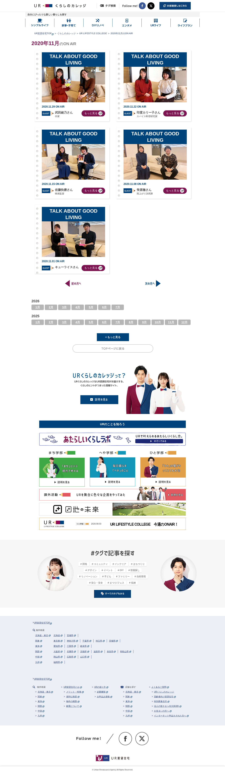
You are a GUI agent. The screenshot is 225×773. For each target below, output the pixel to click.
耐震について (72, 706)
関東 (40, 696)
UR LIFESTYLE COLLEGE (93, 33)
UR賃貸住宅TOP (43, 33)
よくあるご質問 (158, 687)
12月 (184, 322)
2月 (51, 307)
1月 (37, 307)
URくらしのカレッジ (164, 692)
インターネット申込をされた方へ (170, 715)
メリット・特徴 (73, 692)
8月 (131, 322)
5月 (91, 307)
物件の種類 (71, 701)
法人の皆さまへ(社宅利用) (166, 706)
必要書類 (101, 692)
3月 (64, 307)
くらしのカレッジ (66, 33)
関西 (40, 706)
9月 (144, 322)
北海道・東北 (44, 692)
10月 (158, 322)
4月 (77, 307)
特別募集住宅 (160, 701)
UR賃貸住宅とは (71, 687)
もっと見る (91, 113)
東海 (40, 701)
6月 (104, 307)
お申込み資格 (103, 696)
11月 (171, 322)
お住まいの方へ (161, 711)
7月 (117, 307)
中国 (40, 711)
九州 (40, 715)
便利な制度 (71, 696)
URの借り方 (100, 687)
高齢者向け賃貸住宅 (163, 696)
